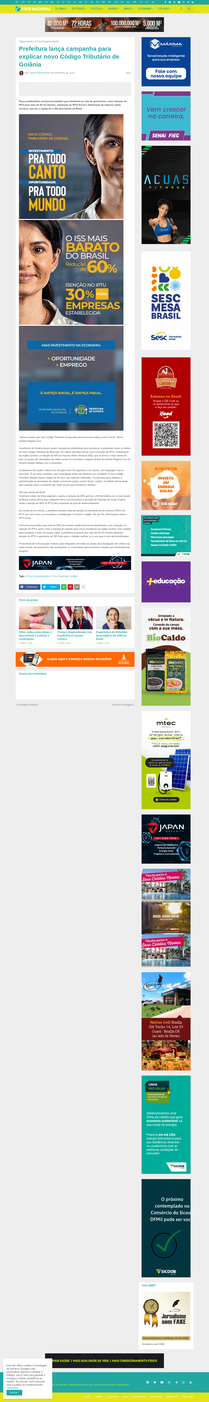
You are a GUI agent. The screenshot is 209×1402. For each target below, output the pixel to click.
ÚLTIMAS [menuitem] (60, 9)
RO (128, 2)
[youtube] (179, 2)
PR (92, 2)
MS (103, 2)
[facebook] (147, 1382)
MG (40, 2)
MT (109, 2)
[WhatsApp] (64, 587)
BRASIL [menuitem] (128, 9)
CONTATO (112, 1397)
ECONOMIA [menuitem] (145, 9)
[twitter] (170, 2)
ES (46, 2)
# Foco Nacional (59, 576)
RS (97, 2)
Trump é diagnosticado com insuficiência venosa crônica (74, 635)
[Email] (77, 587)
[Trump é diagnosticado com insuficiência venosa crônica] (75, 617)
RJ (34, 2)
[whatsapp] (184, 2)
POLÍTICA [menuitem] (96, 9)
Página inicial (26, 41)
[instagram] (174, 2)
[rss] (192, 2)
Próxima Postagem (122, 705)
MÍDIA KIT (172, 1397)
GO (23, 2)
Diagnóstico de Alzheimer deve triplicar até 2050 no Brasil (112, 635)
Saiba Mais (12, 1388)
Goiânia (74, 576)
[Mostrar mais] (83, 587)
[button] (181, 9)
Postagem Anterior (27, 705)
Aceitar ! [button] (14, 1392)
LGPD (125, 1397)
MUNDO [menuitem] (112, 9)
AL (74, 2)
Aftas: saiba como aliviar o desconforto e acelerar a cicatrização (35, 635)
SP (29, 2)
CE (58, 2)
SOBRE (99, 1397)
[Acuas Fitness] (104, 1360)
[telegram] (188, 2)
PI (63, 2)
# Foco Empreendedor (47, 41)
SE (153, 2)
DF (17, 2)
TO (141, 2)
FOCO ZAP (187, 1397)
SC (86, 2)
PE (69, 2)
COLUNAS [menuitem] (163, 9)
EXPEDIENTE (139, 1397)
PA (122, 2)
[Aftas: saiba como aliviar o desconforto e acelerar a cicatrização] (36, 617)
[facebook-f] (165, 2)
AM (116, 2)
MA (134, 2)
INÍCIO (87, 1397)
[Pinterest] (70, 587)
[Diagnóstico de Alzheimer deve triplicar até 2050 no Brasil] (113, 617)
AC (147, 2)
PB (80, 2)
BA (52, 2)
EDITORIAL (156, 1397)
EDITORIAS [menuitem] (78, 9)
